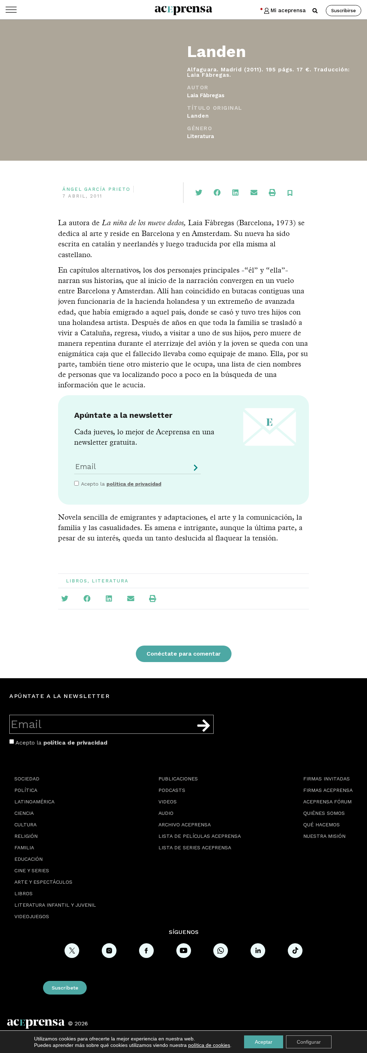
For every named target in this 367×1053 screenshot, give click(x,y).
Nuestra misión (324, 836)
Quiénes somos (324, 813)
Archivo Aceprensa (184, 824)
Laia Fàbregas (205, 95)
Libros (76, 581)
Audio (165, 813)
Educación (28, 859)
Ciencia (24, 813)
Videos (167, 801)
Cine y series (31, 870)
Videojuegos (31, 916)
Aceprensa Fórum (327, 801)
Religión (26, 836)
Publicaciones (178, 779)
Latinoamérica (34, 801)
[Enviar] (194, 470)
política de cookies (209, 1045)
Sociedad (26, 779)
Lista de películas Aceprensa (199, 836)
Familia (24, 847)
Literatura (200, 136)
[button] (315, 11)
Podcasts (171, 790)
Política (25, 790)
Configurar (309, 1042)
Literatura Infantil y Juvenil (55, 905)
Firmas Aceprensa (328, 790)
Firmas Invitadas (326, 779)
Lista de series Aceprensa (194, 847)
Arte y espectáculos (43, 882)
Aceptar (263, 1042)
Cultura (25, 824)
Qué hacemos (321, 824)
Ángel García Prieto (96, 189)
